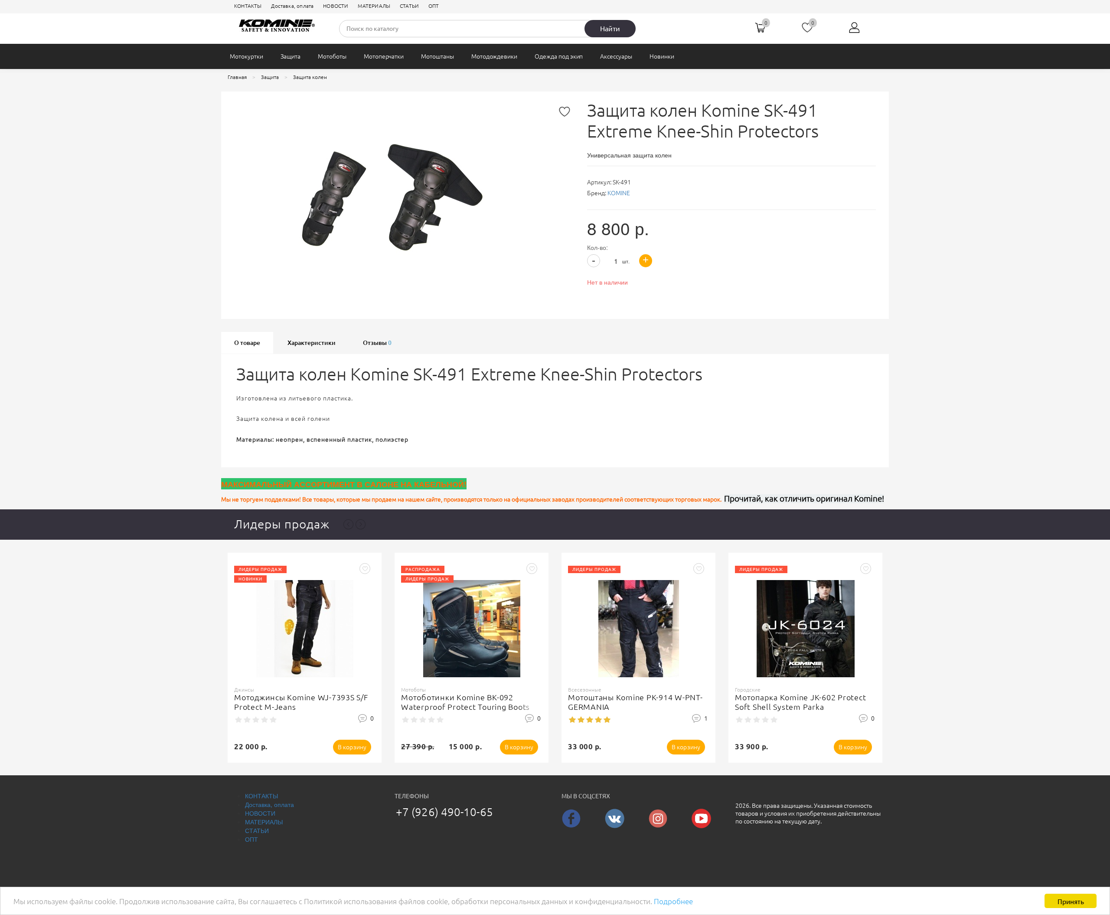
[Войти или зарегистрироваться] (854, 31)
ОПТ (433, 6)
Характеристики (311, 342)
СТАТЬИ (409, 6)
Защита (291, 56)
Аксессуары (616, 56)
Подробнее (673, 901)
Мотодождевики (494, 56)
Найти (610, 29)
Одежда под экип (559, 56)
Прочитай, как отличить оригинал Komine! (804, 498)
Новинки (662, 56)
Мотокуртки (246, 56)
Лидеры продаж (282, 524)
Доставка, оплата (292, 6)
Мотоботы (332, 56)
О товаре (247, 342)
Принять (1071, 900)
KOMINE (618, 193)
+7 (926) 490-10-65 (444, 812)
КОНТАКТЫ (247, 6)
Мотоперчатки (384, 56)
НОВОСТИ (335, 6)
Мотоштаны (437, 56)
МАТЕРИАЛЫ (374, 6)
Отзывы (377, 342)
